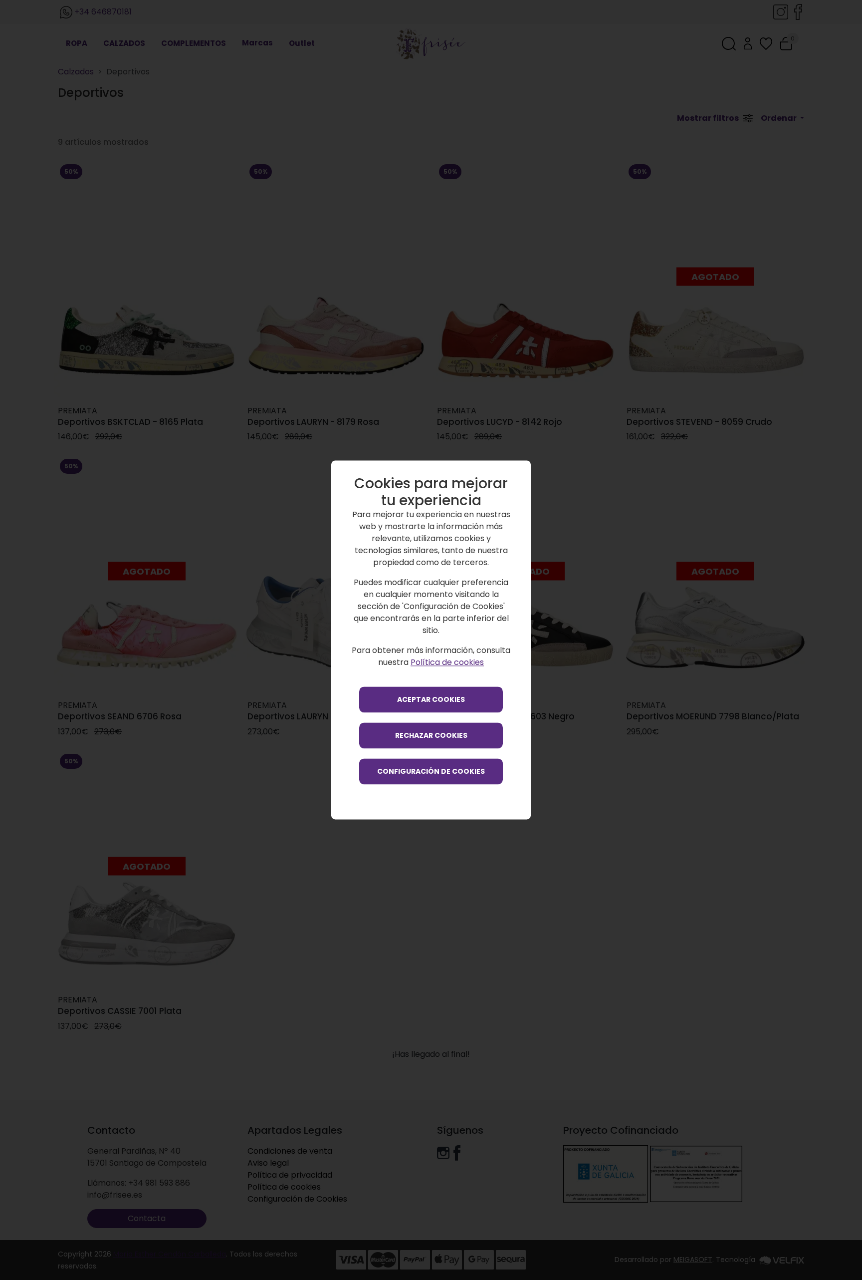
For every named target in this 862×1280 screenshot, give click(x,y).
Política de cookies (447, 662)
